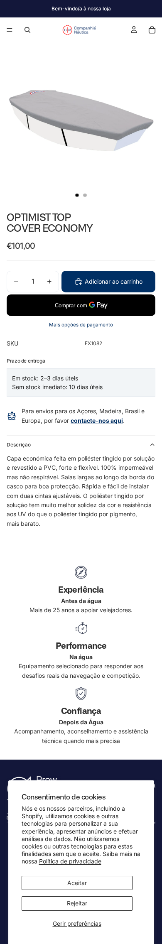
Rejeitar (77, 903)
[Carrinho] (152, 30)
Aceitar (77, 882)
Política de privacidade (70, 861)
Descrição (19, 444)
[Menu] (9, 29)
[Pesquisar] (27, 30)
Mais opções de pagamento (81, 325)
